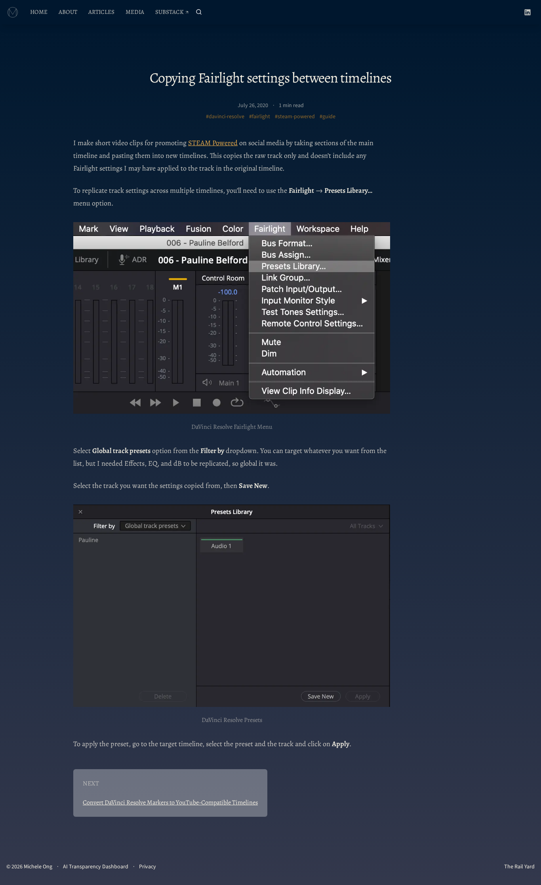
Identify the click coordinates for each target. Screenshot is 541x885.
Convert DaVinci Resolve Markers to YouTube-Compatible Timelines (170, 802)
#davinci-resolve (225, 117)
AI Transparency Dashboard (95, 867)
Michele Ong (38, 867)
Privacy (147, 867)
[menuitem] (38, 12)
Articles (101, 12)
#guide (327, 117)
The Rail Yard (519, 867)
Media (135, 12)
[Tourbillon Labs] (12, 12)
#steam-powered (295, 117)
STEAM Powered (213, 143)
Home (39, 12)
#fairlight (259, 117)
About (68, 12)
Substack (174, 14)
